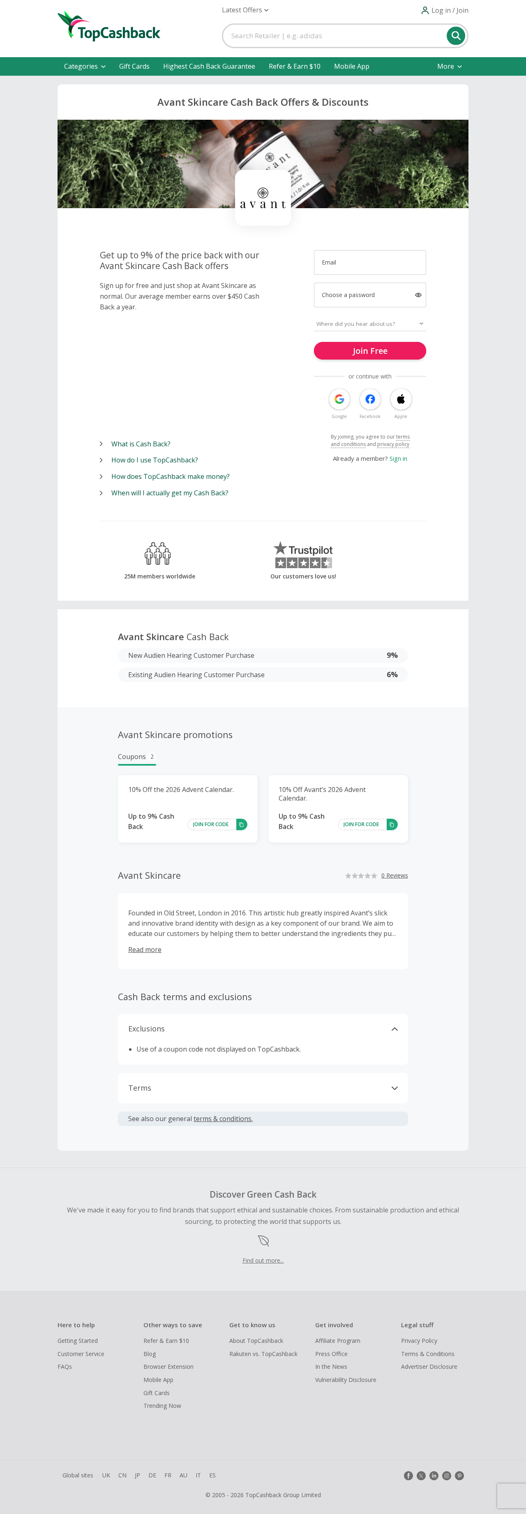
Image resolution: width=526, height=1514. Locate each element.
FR (167, 1475)
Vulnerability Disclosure (345, 1380)
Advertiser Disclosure (429, 1366)
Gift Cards (134, 66)
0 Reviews (394, 875)
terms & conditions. (223, 1118)
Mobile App (351, 66)
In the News (331, 1366)
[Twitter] (421, 1475)
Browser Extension (168, 1366)
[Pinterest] (459, 1475)
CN (122, 1475)
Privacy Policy (419, 1340)
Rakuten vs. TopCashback (263, 1354)
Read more (144, 949)
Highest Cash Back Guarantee (209, 66)
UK (106, 1475)
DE (152, 1475)
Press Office (331, 1354)
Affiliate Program (337, 1340)
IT (198, 1475)
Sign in (398, 458)
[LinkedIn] (433, 1475)
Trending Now (162, 1406)
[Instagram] (446, 1475)
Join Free (370, 350)
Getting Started (78, 1340)
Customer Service (81, 1354)
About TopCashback (256, 1340)
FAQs (65, 1366)
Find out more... (263, 1260)
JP (137, 1475)
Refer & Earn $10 (295, 66)
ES (212, 1475)
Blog (149, 1354)
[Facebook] (408, 1475)
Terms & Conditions (427, 1354)
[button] (245, 10)
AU (183, 1475)
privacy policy (393, 444)
